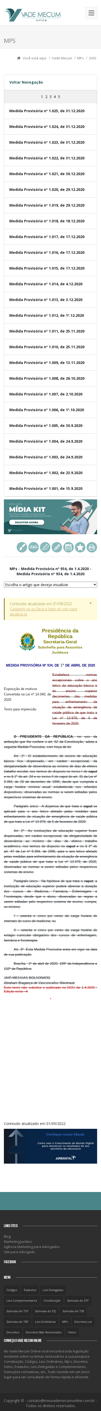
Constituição (52, 1300)
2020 (92, 58)
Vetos (72, 1332)
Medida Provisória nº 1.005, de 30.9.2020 (45, 425)
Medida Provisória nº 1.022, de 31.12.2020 (46, 158)
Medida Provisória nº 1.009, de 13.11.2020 (46, 362)
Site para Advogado (19, 1252)
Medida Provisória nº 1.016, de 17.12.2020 (46, 252)
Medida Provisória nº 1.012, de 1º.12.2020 (46, 315)
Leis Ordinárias (45, 1322)
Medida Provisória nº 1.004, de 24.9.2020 (45, 441)
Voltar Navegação (26, 82)
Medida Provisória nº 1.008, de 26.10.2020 (46, 378)
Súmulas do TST (17, 1311)
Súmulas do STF (78, 1300)
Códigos (11, 1290)
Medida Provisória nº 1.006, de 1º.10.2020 (46, 409)
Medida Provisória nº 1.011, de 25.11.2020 (46, 331)
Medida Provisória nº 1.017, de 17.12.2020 (46, 236)
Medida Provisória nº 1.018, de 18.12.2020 (46, 220)
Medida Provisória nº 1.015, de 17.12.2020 (46, 268)
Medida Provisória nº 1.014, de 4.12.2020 (45, 283)
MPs (80, 58)
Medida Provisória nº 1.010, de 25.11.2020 (46, 346)
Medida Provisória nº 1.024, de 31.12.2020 (46, 126)
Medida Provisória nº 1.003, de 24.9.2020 (45, 457)
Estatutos (30, 1290)
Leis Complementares (21, 1300)
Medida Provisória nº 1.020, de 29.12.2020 (46, 189)
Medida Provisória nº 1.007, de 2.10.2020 (45, 394)
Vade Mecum (62, 58)
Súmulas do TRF (17, 1322)
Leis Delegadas (53, 1290)
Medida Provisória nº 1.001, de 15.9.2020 (45, 488)
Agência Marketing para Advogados (32, 1246)
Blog (7, 1236)
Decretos (12, 1332)
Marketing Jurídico (18, 1241)
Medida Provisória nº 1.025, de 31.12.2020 (46, 110)
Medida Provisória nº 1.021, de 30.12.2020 (46, 173)
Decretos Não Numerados (44, 1332)
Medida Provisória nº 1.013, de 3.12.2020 (45, 299)
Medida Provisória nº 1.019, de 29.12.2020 (46, 205)
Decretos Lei (83, 1322)
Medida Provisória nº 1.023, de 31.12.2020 (46, 142)
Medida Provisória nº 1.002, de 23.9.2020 (45, 472)
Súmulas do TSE (73, 1311)
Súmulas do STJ (45, 1311)
